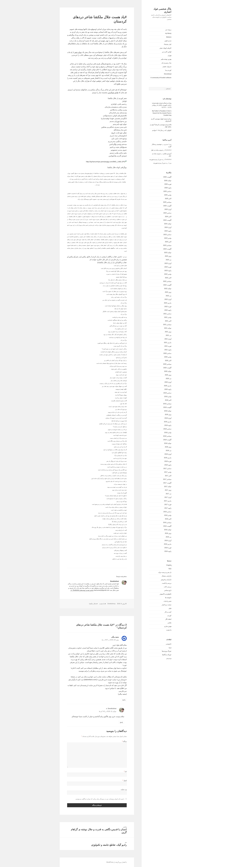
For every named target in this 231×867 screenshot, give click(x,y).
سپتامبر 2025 (167, 202)
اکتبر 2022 (168, 278)
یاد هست (168, 630)
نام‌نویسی (168, 644)
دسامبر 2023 (167, 234)
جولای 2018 (167, 443)
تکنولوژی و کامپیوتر (165, 594)
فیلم (170, 608)
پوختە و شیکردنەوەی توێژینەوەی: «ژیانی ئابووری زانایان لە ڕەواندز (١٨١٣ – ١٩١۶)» (161, 105)
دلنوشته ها (168, 597)
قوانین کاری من (166, 52)
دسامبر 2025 (167, 191)
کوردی (169, 615)
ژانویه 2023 (167, 270)
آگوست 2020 (167, 367)
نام (125, 771)
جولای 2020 (167, 371)
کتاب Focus (167, 44)
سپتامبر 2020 (167, 364)
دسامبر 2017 (167, 468)
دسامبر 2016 (167, 511)
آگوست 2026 (167, 177)
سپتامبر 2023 (167, 245)
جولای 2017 (167, 486)
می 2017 (168, 493)
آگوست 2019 (167, 407)
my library (168, 33)
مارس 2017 (167, 501)
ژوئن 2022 (168, 292)
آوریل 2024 (167, 227)
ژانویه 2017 (167, 508)
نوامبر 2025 (167, 195)
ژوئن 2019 (168, 414)
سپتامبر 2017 (167, 479)
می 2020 (168, 378)
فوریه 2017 (167, 504)
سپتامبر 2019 (167, 403)
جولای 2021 (167, 328)
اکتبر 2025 (168, 198)
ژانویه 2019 (167, 425)
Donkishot (110, 603)
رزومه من (168, 29)
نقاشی (169, 623)
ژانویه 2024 (167, 231)
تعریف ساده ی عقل (157, 150)
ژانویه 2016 (167, 551)
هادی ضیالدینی (113, 92)
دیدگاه (124, 741)
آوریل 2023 (167, 263)
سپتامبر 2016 (167, 522)
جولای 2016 (167, 529)
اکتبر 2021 (168, 321)
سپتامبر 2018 (167, 436)
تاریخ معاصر (167, 590)
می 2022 (168, 295)
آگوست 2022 (167, 285)
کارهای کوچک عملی (165, 48)
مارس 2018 (167, 457)
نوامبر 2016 (167, 515)
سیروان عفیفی (166, 66)
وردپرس (168, 658)
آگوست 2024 (167, 220)
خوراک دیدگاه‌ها (166, 654)
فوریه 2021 (167, 346)
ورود (170, 647)
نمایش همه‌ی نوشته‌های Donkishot (82, 590)
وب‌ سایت (124, 789)
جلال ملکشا (92, 603)
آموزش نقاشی (167, 153)
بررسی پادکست (166, 583)
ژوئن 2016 (168, 533)
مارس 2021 (167, 342)
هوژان (169, 55)
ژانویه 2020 (167, 389)
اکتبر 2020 (168, 360)
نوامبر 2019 (167, 396)
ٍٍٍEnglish (168, 565)
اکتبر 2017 (168, 475)
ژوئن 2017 (168, 490)
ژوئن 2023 (168, 256)
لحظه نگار (168, 619)
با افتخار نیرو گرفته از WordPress (116, 862)
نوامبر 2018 (167, 432)
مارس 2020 (167, 385)
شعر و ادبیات (167, 601)
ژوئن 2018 (168, 447)
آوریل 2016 (167, 540)
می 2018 (168, 450)
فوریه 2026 (167, 184)
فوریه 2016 (167, 547)
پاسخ (123, 700)
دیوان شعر (78, 52)
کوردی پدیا (168, 70)
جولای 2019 (167, 411)
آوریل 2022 (167, 299)
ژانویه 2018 (167, 465)
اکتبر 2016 (168, 519)
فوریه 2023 (167, 267)
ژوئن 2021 (168, 331)
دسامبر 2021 (167, 313)
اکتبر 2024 (168, 216)
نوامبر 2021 (167, 317)
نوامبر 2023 (167, 238)
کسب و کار (168, 612)
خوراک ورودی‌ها (166, 651)
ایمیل (125, 780)
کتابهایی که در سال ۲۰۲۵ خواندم (161, 130)
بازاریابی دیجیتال (166, 576)
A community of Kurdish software (161, 77)
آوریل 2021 (167, 339)
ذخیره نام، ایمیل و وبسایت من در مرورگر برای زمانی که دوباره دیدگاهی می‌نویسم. (99, 799)
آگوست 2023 (167, 249)
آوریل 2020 (167, 382)
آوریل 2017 (167, 497)
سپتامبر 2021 (167, 324)
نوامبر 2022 (167, 274)
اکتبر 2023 (168, 242)
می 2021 (168, 335)
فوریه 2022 (167, 306)
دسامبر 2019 (167, 393)
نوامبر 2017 (167, 472)
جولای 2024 (167, 224)
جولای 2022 (167, 288)
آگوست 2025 (167, 206)
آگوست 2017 (167, 483)
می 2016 (168, 537)
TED (169, 569)
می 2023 (168, 260)
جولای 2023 (167, 252)
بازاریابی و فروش (166, 579)
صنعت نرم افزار (166, 605)
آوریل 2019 (167, 418)
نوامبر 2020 (167, 357)
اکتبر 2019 (168, 400)
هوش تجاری (167, 626)
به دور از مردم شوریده (156, 159)
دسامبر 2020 (167, 353)
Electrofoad (167, 74)
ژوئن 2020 (168, 375)
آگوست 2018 (167, 439)
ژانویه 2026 (167, 188)
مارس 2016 (167, 544)
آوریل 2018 (167, 454)
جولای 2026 (167, 180)
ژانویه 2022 (167, 310)
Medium (168, 37)
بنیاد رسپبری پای (166, 63)
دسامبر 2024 (167, 213)
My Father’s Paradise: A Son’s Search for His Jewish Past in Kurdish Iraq (161, 113)
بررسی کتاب (167, 587)
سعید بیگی (115, 637)
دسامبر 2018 (167, 429)
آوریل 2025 (167, 209)
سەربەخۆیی (167, 40)
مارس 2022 (167, 303)
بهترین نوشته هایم (166, 59)
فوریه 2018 (167, 461)
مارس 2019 (167, 421)
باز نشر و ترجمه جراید (164, 572)
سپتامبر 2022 (167, 281)
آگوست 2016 (167, 526)
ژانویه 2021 (167, 349)
